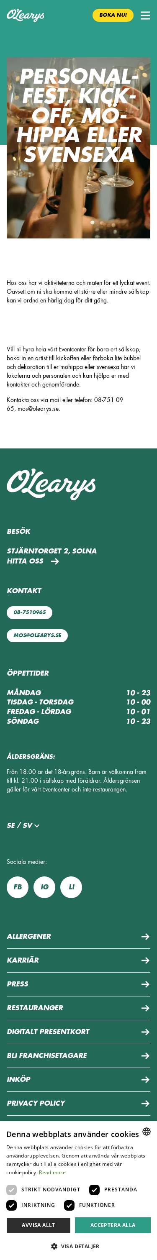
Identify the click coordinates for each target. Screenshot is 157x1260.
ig (44, 887)
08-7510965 (29, 612)
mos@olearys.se (37, 635)
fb (17, 887)
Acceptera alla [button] (113, 1225)
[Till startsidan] (25, 15)
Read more (52, 1172)
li (71, 887)
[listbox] (146, 1131)
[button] (145, 15)
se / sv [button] (19, 825)
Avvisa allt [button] (38, 1225)
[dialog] (78, 1190)
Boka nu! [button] (113, 15)
